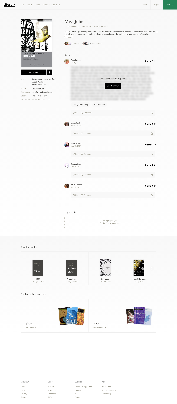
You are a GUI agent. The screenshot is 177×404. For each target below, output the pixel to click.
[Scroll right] (152, 268)
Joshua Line (76, 164)
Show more (68, 37)
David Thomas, (86, 26)
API (76, 394)
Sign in (156, 5)
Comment (88, 113)
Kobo (34, 88)
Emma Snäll (75, 123)
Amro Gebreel (76, 185)
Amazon (47, 79)
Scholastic (42, 85)
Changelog (106, 394)
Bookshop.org (37, 79)
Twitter (51, 387)
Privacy (24, 394)
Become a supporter (83, 387)
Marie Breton (76, 143)
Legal (23, 390)
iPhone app (106, 387)
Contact (78, 397)
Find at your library (39, 96)
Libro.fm (35, 92)
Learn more (45, 99)
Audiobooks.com (46, 92)
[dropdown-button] (49, 72)
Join (168, 5)
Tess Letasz (76, 60)
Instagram (52, 390)
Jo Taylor (96, 26)
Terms (23, 397)
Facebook (52, 394)
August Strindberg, (72, 26)
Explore (144, 5)
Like (77, 113)
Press (23, 387)
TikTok (50, 397)
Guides (78, 390)
